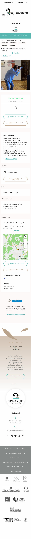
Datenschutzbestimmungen (15, 462)
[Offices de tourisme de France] (25, 520)
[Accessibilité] (16, 13)
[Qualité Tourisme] (26, 489)
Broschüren (20, 448)
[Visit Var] (15, 510)
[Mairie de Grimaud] (6, 479)
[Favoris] (20, 13)
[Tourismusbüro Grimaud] (15, 398)
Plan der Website (15, 471)
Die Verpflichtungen (15, 453)
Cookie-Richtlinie (15, 467)
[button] (23, 13)
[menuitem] (8, 3)
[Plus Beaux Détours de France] (25, 479)
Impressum (15, 458)
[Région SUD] (12, 520)
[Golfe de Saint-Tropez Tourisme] (19, 499)
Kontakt (9, 448)
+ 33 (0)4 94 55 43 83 (15, 430)
